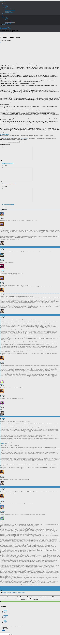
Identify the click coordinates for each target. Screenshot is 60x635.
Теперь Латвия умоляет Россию (9, 183)
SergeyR (3, 248)
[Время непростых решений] (17, 202)
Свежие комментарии (9, 12)
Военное (5, 610)
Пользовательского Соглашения (6, 136)
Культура (5, 616)
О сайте (6, 6)
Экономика (6, 623)
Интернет (5, 611)
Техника (5, 622)
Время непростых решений (8, 204)
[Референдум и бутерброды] (17, 160)
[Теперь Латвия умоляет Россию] (17, 181)
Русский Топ (2, 1)
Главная (4, 3)
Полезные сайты (8, 11)
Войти (3, 13)
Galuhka (3, 395)
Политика (4, 33)
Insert (11, 634)
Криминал (6, 615)
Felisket (3, 316)
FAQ (6, 7)
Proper (3, 259)
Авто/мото (6, 608)
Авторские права (8, 8)
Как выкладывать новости (10, 10)
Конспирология (7, 613)
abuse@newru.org (24, 138)
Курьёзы (5, 617)
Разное (5, 620)
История (5, 612)
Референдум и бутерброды (7, 163)
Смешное (5, 621)
